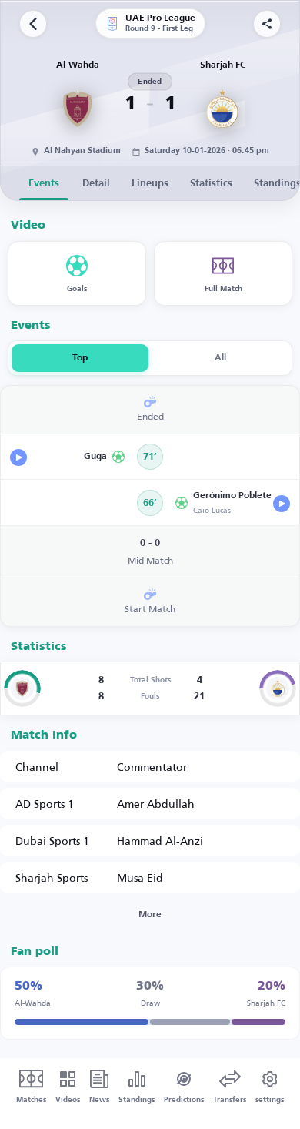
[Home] (33, 24)
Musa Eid (140, 877)
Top (80, 358)
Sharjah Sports (51, 877)
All (220, 358)
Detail (96, 184)
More (150, 915)
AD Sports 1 (44, 804)
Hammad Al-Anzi (160, 841)
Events (43, 184)
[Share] (267, 24)
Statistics (211, 184)
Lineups (150, 184)
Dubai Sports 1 (52, 841)
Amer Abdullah (156, 804)
